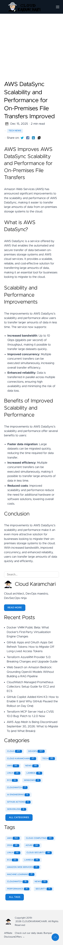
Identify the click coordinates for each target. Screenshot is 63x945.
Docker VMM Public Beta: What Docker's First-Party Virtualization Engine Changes (29, 632)
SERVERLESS (15, 809)
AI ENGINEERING (17, 795)
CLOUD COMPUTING (38, 838)
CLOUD (13, 751)
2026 (12, 845)
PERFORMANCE (17, 889)
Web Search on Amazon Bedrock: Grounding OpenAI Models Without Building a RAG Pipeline (30, 672)
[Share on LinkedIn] (33, 138)
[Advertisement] (31, 32)
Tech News (15, 131)
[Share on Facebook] (28, 138)
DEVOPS (35, 751)
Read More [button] (15, 607)
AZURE (32, 845)
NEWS (31, 766)
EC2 (11, 780)
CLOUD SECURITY (38, 853)
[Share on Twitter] (22, 138)
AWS (12, 766)
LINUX (12, 773)
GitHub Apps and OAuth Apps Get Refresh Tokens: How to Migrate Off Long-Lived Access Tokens (30, 647)
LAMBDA (33, 773)
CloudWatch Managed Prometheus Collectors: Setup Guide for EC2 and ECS (31, 687)
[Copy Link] (39, 138)
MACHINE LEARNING (20, 874)
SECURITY (43, 889)
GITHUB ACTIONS (18, 802)
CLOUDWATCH (16, 787)
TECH (47, 758)
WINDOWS (31, 780)
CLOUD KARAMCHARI (20, 758)
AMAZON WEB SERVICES (22, 867)
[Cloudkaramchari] (27, 7)
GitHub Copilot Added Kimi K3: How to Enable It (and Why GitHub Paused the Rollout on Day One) (33, 701)
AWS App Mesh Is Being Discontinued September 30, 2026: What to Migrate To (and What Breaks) (32, 727)
